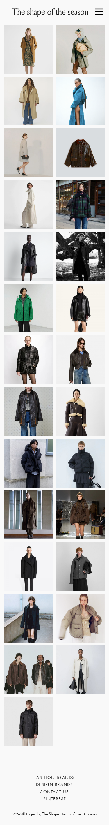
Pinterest (54, 799)
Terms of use (71, 814)
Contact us (54, 792)
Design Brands (54, 784)
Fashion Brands (54, 777)
